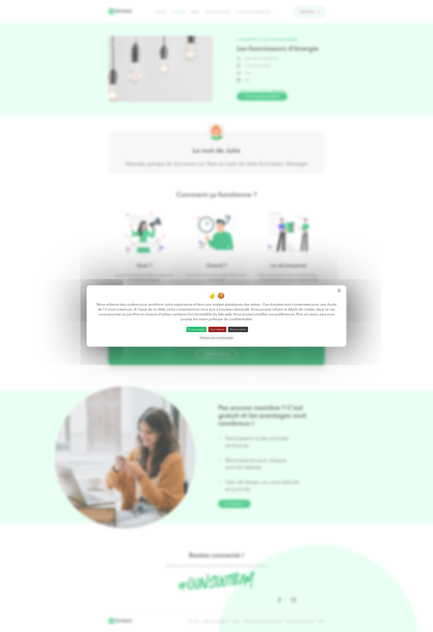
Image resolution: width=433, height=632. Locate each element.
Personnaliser (238, 329)
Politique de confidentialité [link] (216, 338)
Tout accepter (196, 329)
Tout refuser (217, 329)
